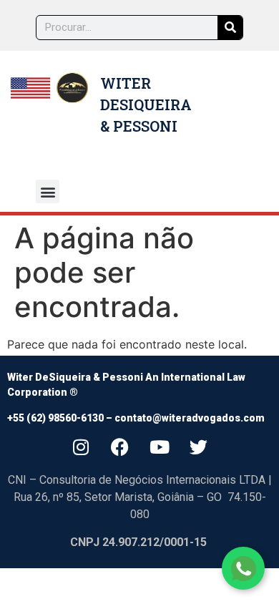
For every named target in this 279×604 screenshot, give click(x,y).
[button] (47, 191)
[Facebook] (120, 446)
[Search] (230, 27)
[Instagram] (81, 446)
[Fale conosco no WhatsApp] (243, 568)
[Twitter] (199, 446)
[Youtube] (159, 446)
